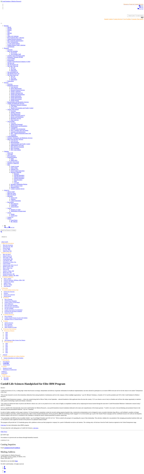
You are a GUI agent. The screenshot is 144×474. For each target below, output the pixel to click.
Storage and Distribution (17, 117)
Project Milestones (9, 304)
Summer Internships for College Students (13, 358)
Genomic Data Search (137, 19)
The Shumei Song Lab (13, 73)
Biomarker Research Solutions (19, 105)
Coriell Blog (14, 205)
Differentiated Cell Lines (17, 145)
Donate (12, 214)
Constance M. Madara (9, 281)
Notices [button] (4, 374)
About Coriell (11, 191)
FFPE (12, 159)
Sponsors (6, 293)
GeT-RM (16, 182)
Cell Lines (10, 154)
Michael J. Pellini (8, 284)
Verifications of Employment (18, 211)
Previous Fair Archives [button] (10, 329)
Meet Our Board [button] (6, 252)
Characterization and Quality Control (20, 144)
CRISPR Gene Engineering (18, 129)
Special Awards (7, 296)
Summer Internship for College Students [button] (13, 356)
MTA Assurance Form (16, 185)
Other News (4, 431)
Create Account (15, 166)
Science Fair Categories (9, 294)
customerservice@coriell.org (12, 447)
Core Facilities (127, 19)
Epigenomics (10, 60)
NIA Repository (18, 179)
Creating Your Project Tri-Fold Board (13, 309)
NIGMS (9, 28)
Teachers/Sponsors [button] (9, 314)
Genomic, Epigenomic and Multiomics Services (19, 138)
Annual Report (14, 206)
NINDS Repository (19, 178)
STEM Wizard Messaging (11, 301)
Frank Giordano (6, 263)
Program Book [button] (9, 341)
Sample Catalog (108, 19)
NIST (15, 181)
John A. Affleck (7, 278)
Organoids (13, 135)
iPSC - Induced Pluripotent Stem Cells (21, 133)
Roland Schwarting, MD (8, 274)
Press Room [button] (6, 360)
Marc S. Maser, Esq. (7, 268)
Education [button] (5, 288)
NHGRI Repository (19, 176)
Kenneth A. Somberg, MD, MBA (11, 275)
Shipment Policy (15, 187)
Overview (10, 49)
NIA (8, 31)
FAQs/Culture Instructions (17, 170)
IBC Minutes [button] (6, 376)
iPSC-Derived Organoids (17, 147)
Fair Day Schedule (9, 308)
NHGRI (9, 33)
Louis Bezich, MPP (7, 260)
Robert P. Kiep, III (7, 256)
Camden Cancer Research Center (16, 55)
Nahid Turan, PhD (7, 251)
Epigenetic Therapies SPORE (15, 57)
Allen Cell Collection (12, 36)
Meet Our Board (11, 194)
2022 (6, 335)
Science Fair (14, 197)
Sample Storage (15, 100)
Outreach (13, 199)
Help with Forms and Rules (11, 305)
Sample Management (16, 97)
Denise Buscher (6, 248)
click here (35, 428)
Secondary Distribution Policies (19, 184)
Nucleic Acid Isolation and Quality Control (22, 108)
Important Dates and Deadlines (12, 306)
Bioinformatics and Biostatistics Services (18, 102)
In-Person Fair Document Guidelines (13, 311)
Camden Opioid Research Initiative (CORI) (18, 61)
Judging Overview (9, 322)
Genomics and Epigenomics (18, 132)
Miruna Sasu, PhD (7, 272)
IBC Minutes (14, 221)
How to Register (8, 299)
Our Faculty (14, 52)
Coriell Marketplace (12, 136)
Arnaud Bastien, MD (8, 259)
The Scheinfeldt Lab (12, 72)
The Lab (13, 67)
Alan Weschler (7, 286)
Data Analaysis (15, 120)
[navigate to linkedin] (5, 468)
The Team (13, 69)
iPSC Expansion (15, 148)
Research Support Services (18, 90)
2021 (6, 337)
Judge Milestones (9, 325)
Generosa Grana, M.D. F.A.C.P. (10, 265)
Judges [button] (6, 321)
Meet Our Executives (8, 245)
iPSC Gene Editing (16, 150)
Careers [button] (4, 366)
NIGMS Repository (19, 175)
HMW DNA (14, 160)
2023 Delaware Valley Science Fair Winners (15, 340)
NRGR (9, 27)
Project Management (16, 88)
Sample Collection (15, 112)
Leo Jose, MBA (6, 249)
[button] (141, 17)
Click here (3, 425)
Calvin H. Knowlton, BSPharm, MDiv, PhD (14, 280)
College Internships (16, 200)
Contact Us (10, 217)
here (16, 461)
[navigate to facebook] (4, 467)
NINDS (9, 30)
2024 (6, 346)
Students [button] (6, 297)
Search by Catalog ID (13, 163)
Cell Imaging (14, 127)
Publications (14, 70)
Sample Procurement (16, 99)
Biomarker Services (16, 118)
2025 (6, 334)
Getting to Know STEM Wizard (12, 302)
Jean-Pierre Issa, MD (8, 246)
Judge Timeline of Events (11, 327)
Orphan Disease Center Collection (16, 45)
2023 (6, 348)
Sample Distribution (16, 96)
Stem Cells (10, 153)
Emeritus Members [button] (8, 277)
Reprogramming (15, 142)
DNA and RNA (11, 156)
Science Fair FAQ (9, 312)
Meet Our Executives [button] (8, 243)
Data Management (15, 114)
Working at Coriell (15, 209)
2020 (6, 338)
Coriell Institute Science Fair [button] (10, 290)
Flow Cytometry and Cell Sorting (19, 130)
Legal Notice (14, 220)
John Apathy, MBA (7, 257)
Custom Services (118, 19)
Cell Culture (14, 106)
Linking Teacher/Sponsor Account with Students (16, 317)
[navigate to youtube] (5, 472)
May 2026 (6, 378)
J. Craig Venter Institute (13, 43)
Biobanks (16, 173)
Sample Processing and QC (18, 115)
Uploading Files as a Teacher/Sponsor (13, 319)
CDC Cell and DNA (12, 42)
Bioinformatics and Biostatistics (19, 126)
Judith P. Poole (7, 283)
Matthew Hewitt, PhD (8, 266)
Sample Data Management (18, 94)
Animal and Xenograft (16, 124)
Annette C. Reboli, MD (8, 271)
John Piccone (6, 269)
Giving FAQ (14, 215)
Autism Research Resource (14, 39)
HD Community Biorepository (15, 40)
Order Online (14, 167)
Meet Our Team (11, 193)
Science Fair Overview (9, 291)
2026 (6, 332)
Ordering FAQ (14, 169)
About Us (4, 236)
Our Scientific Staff (16, 54)
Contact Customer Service (17, 188)
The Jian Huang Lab (12, 64)
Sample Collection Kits (17, 93)
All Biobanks (10, 46)
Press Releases (14, 203)
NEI (8, 34)
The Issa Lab (10, 63)
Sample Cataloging (16, 91)
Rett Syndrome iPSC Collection (15, 37)
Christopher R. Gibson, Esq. (9, 262)
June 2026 (6, 379)
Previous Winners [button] (9, 330)
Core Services (14, 87)
